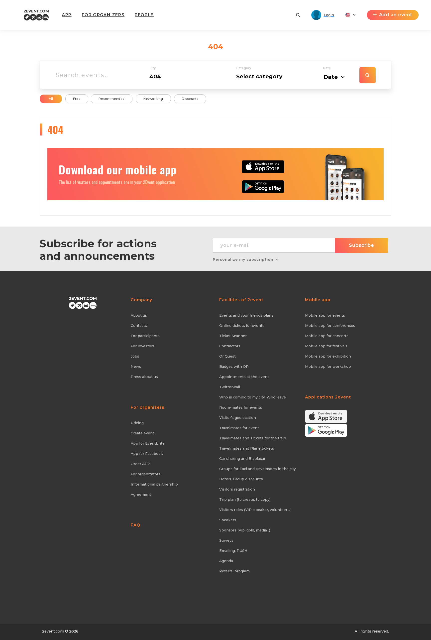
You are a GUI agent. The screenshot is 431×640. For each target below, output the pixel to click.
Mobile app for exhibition (328, 356)
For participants (145, 336)
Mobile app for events (325, 315)
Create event (142, 433)
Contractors (229, 346)
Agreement (141, 494)
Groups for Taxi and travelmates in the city (257, 469)
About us (139, 315)
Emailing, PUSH (233, 550)
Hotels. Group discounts (241, 479)
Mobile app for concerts (326, 336)
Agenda (226, 561)
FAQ (135, 525)
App (67, 14)
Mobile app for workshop (328, 366)
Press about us (144, 377)
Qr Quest (227, 356)
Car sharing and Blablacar (242, 458)
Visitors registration (237, 489)
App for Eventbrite (148, 443)
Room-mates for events (240, 407)
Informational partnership (154, 484)
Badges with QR (234, 366)
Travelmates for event (239, 428)
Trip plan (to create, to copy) (244, 499)
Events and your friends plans (246, 315)
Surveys (226, 540)
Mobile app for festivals (326, 346)
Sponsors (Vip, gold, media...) (244, 530)
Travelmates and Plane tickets (246, 448)
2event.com (53, 631)
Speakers (227, 520)
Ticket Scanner (233, 336)
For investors (143, 346)
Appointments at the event (244, 377)
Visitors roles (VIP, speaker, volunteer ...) (255, 510)
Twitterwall (229, 387)
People (144, 14)
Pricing (137, 423)
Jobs (135, 356)
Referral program (234, 571)
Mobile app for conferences (330, 325)
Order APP (140, 464)
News (136, 366)
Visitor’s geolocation (237, 417)
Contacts (139, 325)
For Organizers (103, 14)
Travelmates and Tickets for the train (252, 438)
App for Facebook (147, 453)
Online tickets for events (241, 325)
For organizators (145, 474)
